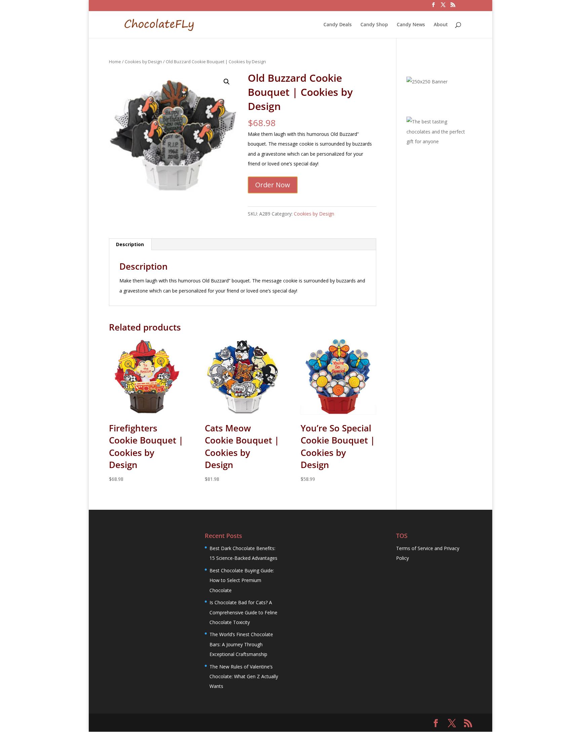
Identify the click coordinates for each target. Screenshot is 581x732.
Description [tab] (130, 244)
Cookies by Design (143, 62)
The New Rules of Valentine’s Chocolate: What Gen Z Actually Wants (243, 676)
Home (115, 62)
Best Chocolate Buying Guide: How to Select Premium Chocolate (241, 580)
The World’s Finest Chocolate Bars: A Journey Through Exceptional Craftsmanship (241, 644)
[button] (227, 82)
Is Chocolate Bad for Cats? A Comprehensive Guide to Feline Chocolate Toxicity (243, 612)
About (441, 25)
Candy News (411, 25)
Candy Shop (374, 25)
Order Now (272, 184)
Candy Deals (337, 25)
